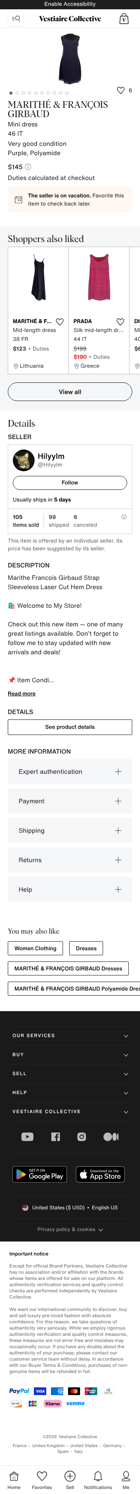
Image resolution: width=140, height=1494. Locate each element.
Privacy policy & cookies (67, 1229)
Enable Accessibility (70, 4)
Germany (112, 1446)
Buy (18, 1054)
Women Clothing (35, 948)
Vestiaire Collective (46, 1111)
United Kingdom (48, 1446)
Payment (31, 801)
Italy (78, 1451)
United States (84, 1446)
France (20, 1446)
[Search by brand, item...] (16, 18)
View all (70, 391)
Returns (30, 860)
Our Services (33, 1035)
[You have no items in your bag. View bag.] (124, 18)
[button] (124, 18)
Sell (19, 1073)
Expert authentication (50, 771)
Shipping (32, 830)
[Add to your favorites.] (59, 322)
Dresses (86, 948)
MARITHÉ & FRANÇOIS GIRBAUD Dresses (68, 969)
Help (25, 889)
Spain (63, 1451)
